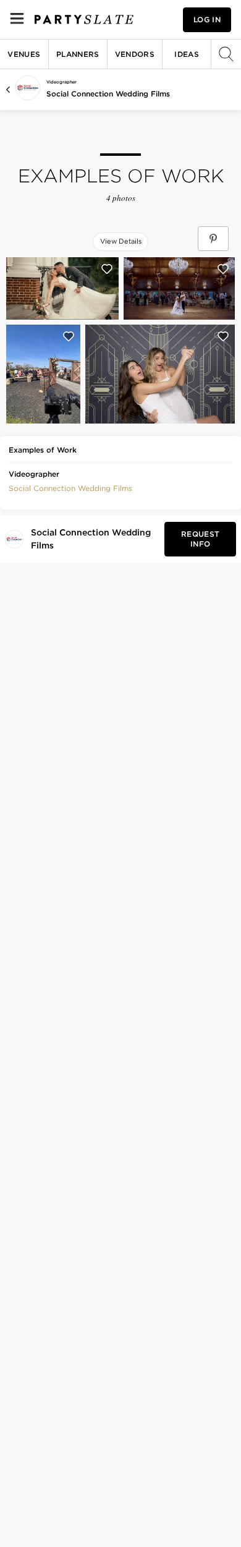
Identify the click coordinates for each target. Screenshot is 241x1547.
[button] (70, 487)
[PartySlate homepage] (84, 19)
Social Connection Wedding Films (108, 93)
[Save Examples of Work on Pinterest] (213, 238)
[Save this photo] (106, 269)
